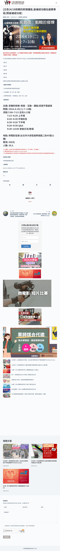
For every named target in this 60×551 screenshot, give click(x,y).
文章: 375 (30, 201)
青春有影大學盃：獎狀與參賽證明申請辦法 (22, 380)
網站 (42, 507)
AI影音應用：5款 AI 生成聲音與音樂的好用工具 (23, 389)
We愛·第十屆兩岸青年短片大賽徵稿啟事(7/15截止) (25, 370)
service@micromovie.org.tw (19, 151)
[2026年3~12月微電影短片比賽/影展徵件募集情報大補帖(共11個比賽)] (44, 451)
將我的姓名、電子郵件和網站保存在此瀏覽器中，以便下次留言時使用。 (20, 525)
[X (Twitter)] (23, 185)
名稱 (5, 507)
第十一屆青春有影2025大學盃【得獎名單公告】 (23, 374)
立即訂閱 (26, 246)
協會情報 (20, 17)
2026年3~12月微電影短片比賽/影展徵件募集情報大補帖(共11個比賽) (29, 365)
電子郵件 (25, 507)
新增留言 (6, 512)
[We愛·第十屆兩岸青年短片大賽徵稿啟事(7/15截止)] (16, 476)
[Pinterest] (37, 185)
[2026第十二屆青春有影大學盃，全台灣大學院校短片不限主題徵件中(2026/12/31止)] (16, 451)
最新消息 (25, 17)
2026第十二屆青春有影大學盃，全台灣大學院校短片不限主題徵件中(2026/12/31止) (33, 360)
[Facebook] (10, 185)
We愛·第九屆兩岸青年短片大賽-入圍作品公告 (23, 384)
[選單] (56, 2)
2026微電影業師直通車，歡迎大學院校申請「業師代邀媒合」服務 (28, 394)
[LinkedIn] (50, 185)
